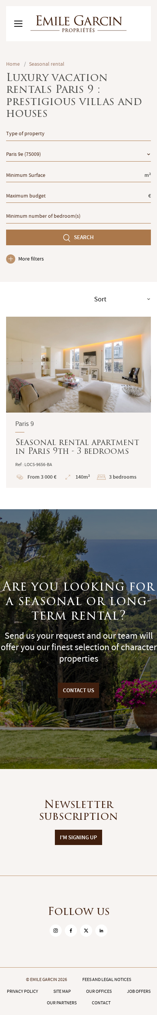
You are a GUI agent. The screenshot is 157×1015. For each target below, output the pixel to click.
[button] (16, 364)
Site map (62, 991)
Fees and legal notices (106, 979)
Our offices (99, 991)
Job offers (139, 991)
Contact (101, 1002)
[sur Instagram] (56, 930)
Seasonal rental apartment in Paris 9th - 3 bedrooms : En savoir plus (78, 402)
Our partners (62, 1002)
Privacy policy (22, 991)
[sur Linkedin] (101, 930)
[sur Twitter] (86, 930)
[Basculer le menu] (18, 24)
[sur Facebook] (71, 930)
